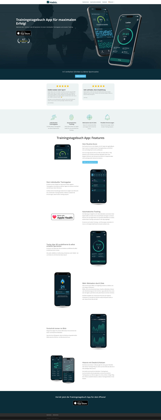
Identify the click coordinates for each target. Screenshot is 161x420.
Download (104, 2)
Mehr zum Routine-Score (90, 162)
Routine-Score (86, 2)
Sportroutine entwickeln (95, 2)
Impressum (49, 414)
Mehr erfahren (80, 76)
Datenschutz (55, 414)
